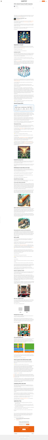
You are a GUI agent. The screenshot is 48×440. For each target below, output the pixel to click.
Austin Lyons (17, 419)
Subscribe (43, 1)
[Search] (39, 1)
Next (32, 433)
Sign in (46, 1)
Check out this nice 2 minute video (28, 142)
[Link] (13, 44)
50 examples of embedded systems (24, 398)
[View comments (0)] (16, 7)
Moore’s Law (32, 247)
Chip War (25, 143)
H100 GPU (20, 128)
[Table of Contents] (0, 220)
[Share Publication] (41, 1)
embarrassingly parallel (17, 80)
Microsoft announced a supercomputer (23, 137)
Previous (16, 433)
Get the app (27, 437)
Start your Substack (22, 437)
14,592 (24, 128)
